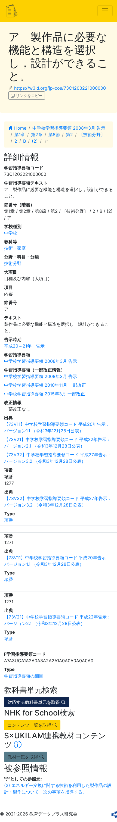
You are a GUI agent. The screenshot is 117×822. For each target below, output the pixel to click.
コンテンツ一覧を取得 (30, 725)
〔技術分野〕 (92, 134)
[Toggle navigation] (105, 10)
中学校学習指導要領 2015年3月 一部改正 (44, 393)
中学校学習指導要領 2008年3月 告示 (68, 128)
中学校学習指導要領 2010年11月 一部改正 (45, 385)
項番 (8, 520)
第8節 (54, 134)
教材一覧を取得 (23, 757)
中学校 (10, 233)
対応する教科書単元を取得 (34, 702)
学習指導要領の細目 (23, 676)
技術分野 (12, 263)
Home (19, 128)
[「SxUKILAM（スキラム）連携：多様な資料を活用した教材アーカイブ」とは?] (17, 744)
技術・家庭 (15, 248)
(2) (35, 141)
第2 (69, 134)
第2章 (36, 134)
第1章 (19, 134)
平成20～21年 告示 (24, 346)
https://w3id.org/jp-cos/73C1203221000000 (60, 88)
